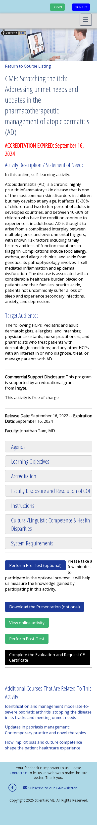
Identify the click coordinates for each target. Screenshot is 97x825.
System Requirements (32, 543)
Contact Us (19, 772)
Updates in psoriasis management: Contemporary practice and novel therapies (45, 729)
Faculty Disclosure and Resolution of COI (50, 491)
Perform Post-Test (26, 638)
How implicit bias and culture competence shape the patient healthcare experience (43, 744)
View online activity (27, 622)
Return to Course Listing (28, 66)
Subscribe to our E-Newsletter (52, 788)
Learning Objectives (30, 461)
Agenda (18, 446)
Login (57, 7)
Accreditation (23, 476)
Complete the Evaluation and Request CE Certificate (47, 657)
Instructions (22, 505)
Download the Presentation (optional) (44, 607)
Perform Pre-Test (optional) (35, 565)
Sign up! (81, 7)
